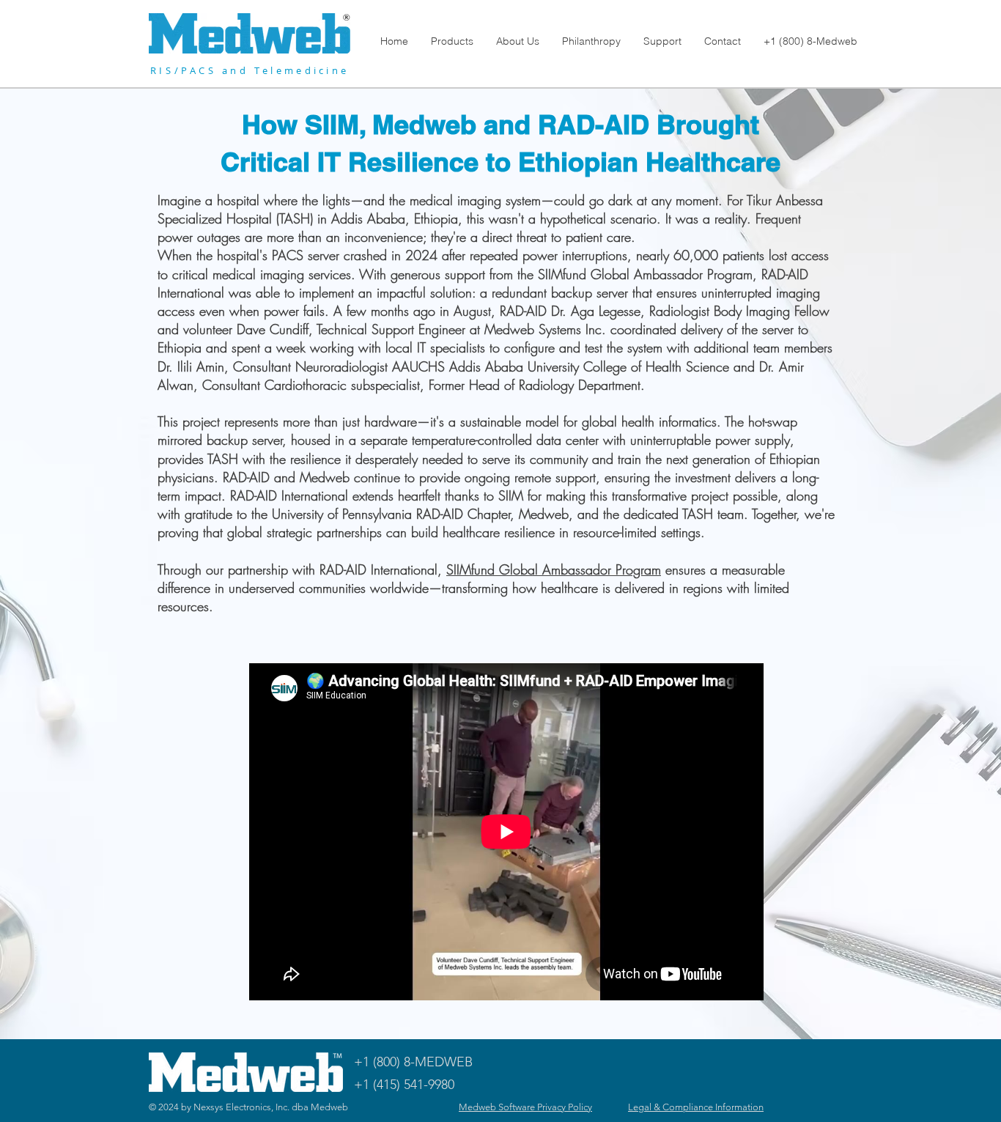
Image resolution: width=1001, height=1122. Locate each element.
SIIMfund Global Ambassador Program (553, 569)
